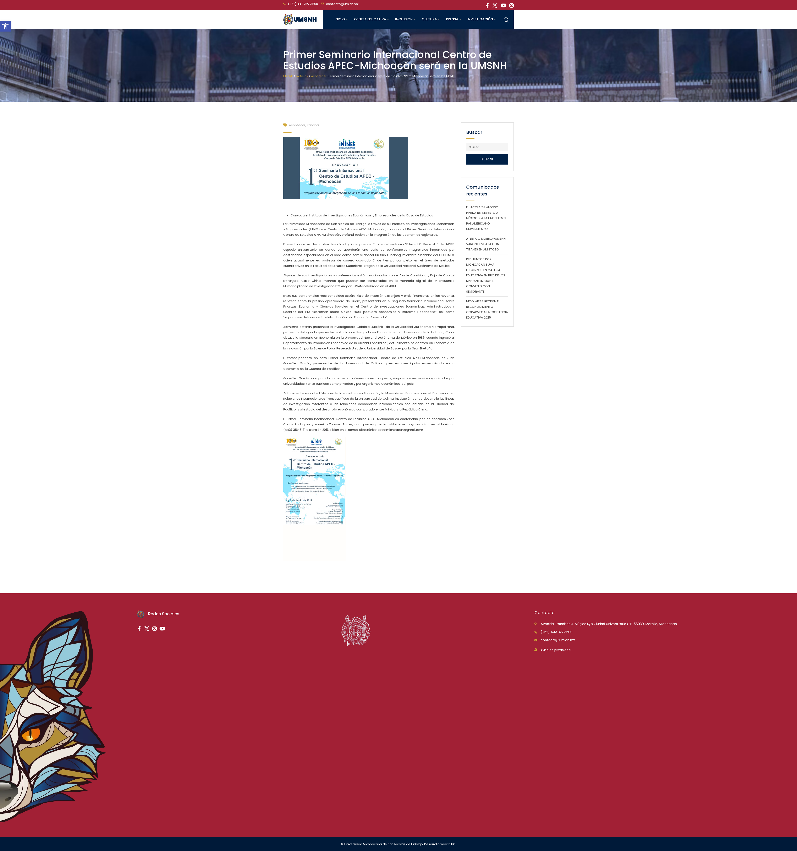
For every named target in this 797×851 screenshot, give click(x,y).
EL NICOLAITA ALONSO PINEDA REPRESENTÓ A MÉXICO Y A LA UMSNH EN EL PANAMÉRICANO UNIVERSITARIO (486, 218)
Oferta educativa (370, 19)
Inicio (340, 19)
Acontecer (297, 125)
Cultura (429, 19)
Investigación (480, 19)
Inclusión (404, 19)
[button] (5, 26)
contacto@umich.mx (342, 4)
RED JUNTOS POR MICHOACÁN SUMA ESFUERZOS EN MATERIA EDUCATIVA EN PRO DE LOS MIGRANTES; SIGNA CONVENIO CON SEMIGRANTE (485, 275)
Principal (313, 125)
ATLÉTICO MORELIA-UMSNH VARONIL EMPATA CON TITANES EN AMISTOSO (486, 244)
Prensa (452, 19)
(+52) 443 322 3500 (303, 4)
